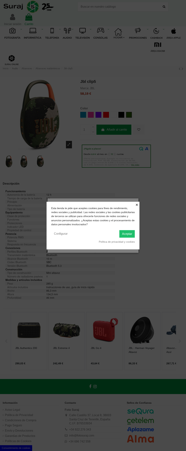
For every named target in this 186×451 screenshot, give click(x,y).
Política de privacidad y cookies (117, 241)
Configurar (61, 233)
